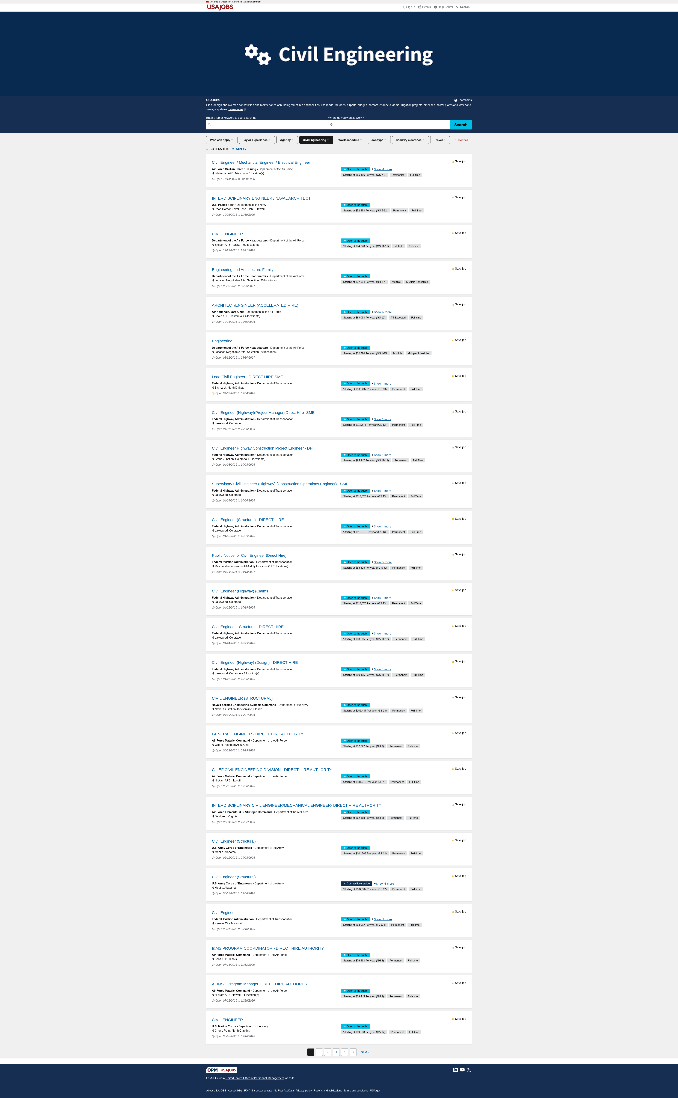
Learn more (235, 109)
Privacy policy (304, 1090)
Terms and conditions (356, 1090)
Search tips (465, 100)
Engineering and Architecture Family (242, 269)
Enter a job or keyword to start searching (231, 117)
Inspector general (262, 1090)
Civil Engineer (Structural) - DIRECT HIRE (248, 520)
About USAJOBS (216, 1090)
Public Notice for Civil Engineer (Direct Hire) (249, 555)
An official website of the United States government (235, 2)
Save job (460, 161)
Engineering (222, 341)
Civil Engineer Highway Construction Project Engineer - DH (262, 448)
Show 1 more (382, 383)
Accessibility (235, 1090)
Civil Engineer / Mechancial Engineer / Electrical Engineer (261, 162)
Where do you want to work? (346, 117)
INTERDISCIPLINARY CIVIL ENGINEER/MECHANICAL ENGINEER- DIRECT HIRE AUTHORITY (296, 805)
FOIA (247, 1090)
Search (461, 124)
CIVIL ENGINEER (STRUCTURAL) (242, 698)
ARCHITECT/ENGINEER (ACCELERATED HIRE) (255, 305)
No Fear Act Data (284, 1090)
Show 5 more (383, 312)
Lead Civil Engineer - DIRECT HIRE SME (247, 377)
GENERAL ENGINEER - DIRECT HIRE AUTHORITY (258, 734)
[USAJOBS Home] (221, 7)
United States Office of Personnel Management (254, 1078)
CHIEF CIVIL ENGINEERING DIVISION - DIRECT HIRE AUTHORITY (272, 770)
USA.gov (375, 1090)
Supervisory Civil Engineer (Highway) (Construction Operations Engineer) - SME (280, 484)
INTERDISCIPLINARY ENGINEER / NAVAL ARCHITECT (261, 198)
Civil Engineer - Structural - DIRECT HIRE (248, 627)
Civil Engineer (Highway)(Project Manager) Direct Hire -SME (263, 412)
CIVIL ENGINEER (227, 234)
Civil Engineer (224, 912)
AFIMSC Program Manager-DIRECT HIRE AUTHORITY (260, 984)
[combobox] (267, 124)
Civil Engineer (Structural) (234, 841)
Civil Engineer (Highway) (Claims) (240, 591)
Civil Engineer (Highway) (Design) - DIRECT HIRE (255, 662)
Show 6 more (385, 883)
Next (364, 1052)
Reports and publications (328, 1090)
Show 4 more (383, 169)
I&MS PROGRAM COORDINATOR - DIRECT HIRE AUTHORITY (268, 948)
